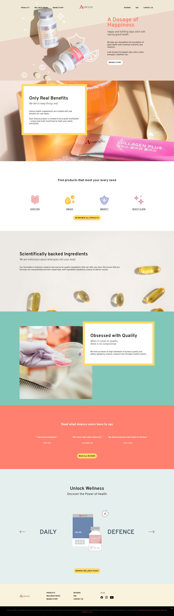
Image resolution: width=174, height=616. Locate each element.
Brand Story (58, 8)
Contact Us (148, 8)
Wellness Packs (41, 8)
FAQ (137, 8)
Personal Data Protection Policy (147, 610)
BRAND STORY (115, 63)
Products (25, 8)
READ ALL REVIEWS (87, 456)
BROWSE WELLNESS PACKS (87, 571)
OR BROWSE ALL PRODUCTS (87, 218)
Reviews (127, 8)
